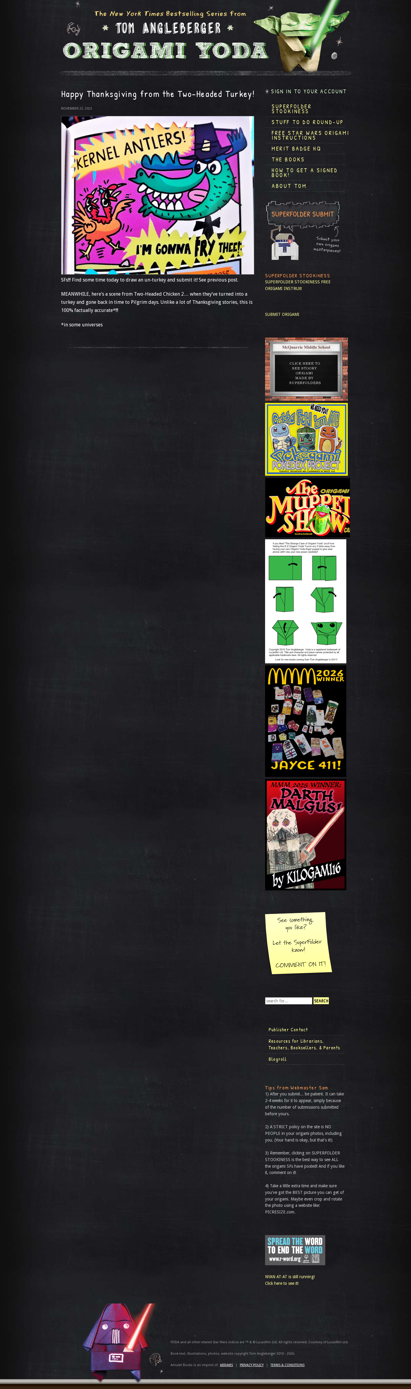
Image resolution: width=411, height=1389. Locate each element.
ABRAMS (226, 1365)
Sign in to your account (309, 91)
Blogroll (278, 1059)
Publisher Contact (288, 1029)
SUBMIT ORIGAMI (282, 314)
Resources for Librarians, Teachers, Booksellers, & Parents (304, 1044)
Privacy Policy (252, 1365)
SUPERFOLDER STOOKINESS (292, 281)
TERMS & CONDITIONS (287, 1365)
